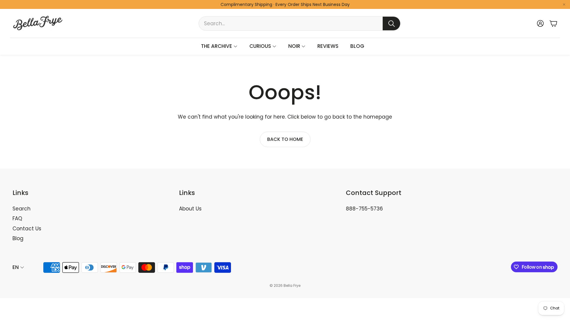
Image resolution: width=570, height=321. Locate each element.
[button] (299, 23)
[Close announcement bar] (564, 4)
